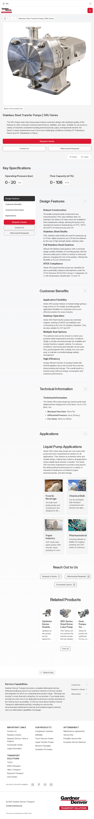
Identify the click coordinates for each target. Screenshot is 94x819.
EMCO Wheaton (14, 766)
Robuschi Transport (15, 773)
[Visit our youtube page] (45, 784)
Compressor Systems (44, 731)
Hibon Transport (14, 770)
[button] (65, 201)
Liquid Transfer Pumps (44, 742)
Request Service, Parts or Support (17, 739)
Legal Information (14, 748)
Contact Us (12, 731)
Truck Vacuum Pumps (44, 738)
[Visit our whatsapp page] (51, 784)
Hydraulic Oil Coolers (43, 749)
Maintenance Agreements (74, 731)
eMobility (39, 735)
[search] (90, 3)
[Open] (90, 10)
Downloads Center (15, 745)
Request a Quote (14, 735)
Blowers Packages (43, 746)
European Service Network (74, 742)
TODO (9, 762)
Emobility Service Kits (72, 738)
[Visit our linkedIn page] (32, 784)
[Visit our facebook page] (39, 784)
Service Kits (68, 735)
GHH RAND (12, 777)
